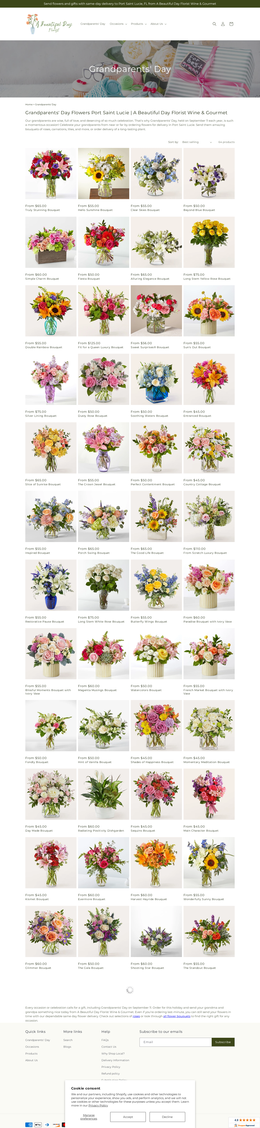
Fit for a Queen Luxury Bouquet (101, 347)
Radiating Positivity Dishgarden (101, 830)
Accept (128, 1117)
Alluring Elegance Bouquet (150, 278)
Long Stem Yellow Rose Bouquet (206, 278)
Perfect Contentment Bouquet (153, 484)
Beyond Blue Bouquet (199, 210)
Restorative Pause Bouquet (44, 621)
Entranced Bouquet (197, 416)
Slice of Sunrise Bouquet (43, 484)
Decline (167, 1117)
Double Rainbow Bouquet (43, 347)
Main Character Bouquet (201, 830)
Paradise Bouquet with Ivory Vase (207, 621)
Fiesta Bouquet (89, 278)
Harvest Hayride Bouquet (149, 899)
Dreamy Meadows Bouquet (203, 1036)
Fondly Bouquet (36, 762)
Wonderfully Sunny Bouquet (203, 899)
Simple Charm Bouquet (42, 278)
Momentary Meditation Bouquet (206, 762)
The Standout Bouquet (199, 968)
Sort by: (173, 142)
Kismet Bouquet (37, 899)
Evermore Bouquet (91, 899)
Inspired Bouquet (37, 553)
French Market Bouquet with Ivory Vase (208, 691)
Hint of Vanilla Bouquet (95, 762)
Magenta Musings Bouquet (97, 690)
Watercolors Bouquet (146, 690)
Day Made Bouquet (39, 830)
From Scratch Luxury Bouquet (205, 553)
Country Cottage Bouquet (202, 484)
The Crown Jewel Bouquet (97, 484)
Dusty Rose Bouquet (93, 416)
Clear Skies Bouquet (145, 210)
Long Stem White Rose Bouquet (101, 621)
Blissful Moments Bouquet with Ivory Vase (48, 691)
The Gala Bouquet (91, 968)
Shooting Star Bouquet (147, 968)
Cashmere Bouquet (39, 1036)
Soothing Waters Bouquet (149, 416)
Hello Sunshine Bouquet (95, 210)
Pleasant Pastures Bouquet (203, 1105)
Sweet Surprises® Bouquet (150, 347)
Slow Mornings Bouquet (95, 1036)
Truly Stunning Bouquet (42, 210)
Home (29, 104)
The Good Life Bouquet (147, 553)
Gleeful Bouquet (37, 1105)
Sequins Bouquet (143, 830)
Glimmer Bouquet (38, 968)
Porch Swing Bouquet (94, 553)
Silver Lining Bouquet (41, 416)
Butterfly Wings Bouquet (149, 621)
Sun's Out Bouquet (197, 347)
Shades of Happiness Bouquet (152, 762)
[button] (118, 24)
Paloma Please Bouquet (148, 1036)
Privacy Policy (98, 1105)
